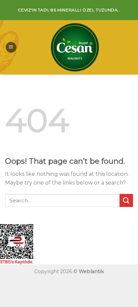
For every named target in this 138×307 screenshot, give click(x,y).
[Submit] (126, 200)
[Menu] (11, 47)
